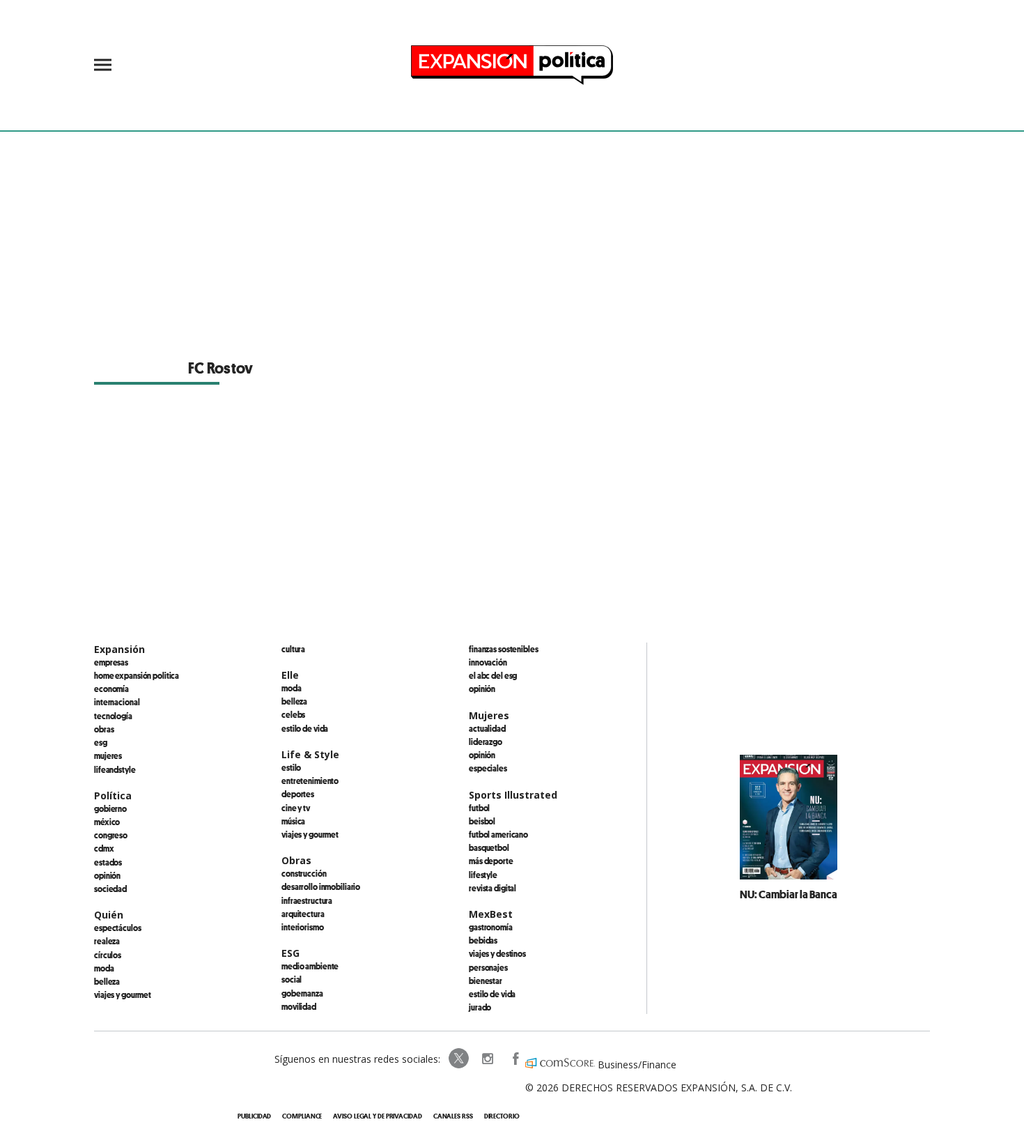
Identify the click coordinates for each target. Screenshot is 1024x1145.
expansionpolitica (486, 1058)
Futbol (479, 807)
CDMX (104, 848)
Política (113, 795)
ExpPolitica (459, 1058)
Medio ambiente (310, 966)
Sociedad (110, 888)
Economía (111, 688)
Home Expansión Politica (136, 675)
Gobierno (110, 808)
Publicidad (254, 1116)
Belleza (107, 981)
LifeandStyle (115, 769)
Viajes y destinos (497, 953)
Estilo (291, 767)
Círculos (107, 954)
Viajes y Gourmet (122, 994)
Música (293, 821)
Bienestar (485, 980)
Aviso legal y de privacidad (377, 1116)
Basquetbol (489, 847)
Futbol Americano (498, 834)
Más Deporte (491, 860)
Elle (290, 675)
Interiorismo (302, 927)
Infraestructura (306, 900)
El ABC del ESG (493, 675)
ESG (100, 742)
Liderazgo (485, 741)
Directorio (502, 1116)
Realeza (107, 941)
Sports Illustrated (513, 794)
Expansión (119, 649)
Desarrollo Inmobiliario (320, 886)
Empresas (111, 662)
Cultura (293, 649)
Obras (104, 729)
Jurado (480, 1007)
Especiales (488, 768)
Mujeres (108, 755)
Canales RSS (453, 1116)
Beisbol (482, 821)
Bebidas (483, 940)
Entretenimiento (310, 780)
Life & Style (310, 754)
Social (291, 979)
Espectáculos (117, 927)
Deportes (297, 793)
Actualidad (487, 728)
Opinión (107, 875)
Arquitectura (303, 913)
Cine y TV (295, 807)
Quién (108, 914)
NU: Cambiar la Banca (788, 894)
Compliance (302, 1116)
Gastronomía (491, 927)
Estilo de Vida (492, 994)
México (107, 821)
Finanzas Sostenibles (503, 649)
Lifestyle (483, 874)
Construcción (304, 873)
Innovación (488, 662)
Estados (108, 862)
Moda (104, 968)
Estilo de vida (304, 728)
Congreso (110, 835)
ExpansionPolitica (514, 1058)
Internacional (116, 702)
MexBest (491, 914)
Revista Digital (492, 888)
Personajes (488, 967)
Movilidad (298, 1006)
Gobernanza (302, 993)
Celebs (293, 714)
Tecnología (113, 715)
